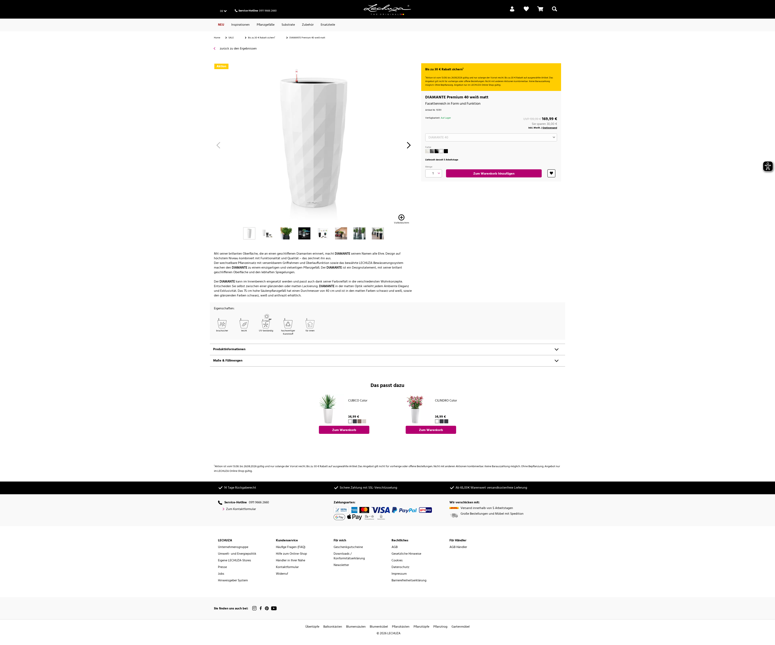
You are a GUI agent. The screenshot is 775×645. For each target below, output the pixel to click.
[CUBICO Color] (328, 410)
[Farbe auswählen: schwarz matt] (446, 151)
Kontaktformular (287, 567)
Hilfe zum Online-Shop (291, 554)
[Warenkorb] (540, 11)
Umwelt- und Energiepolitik (237, 554)
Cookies (397, 560)
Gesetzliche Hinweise (406, 554)
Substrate (288, 24)
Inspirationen (240, 24)
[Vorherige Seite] (218, 146)
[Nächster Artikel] (408, 146)
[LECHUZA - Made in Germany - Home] (387, 9)
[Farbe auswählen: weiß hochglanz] (427, 151)
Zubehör (308, 24)
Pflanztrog (440, 627)
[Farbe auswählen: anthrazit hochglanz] (432, 151)
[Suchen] (554, 11)
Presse (222, 567)
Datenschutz (400, 567)
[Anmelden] (512, 11)
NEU (221, 24)
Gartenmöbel (460, 627)
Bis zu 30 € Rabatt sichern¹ (261, 38)
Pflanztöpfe (421, 627)
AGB (395, 547)
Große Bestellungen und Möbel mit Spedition (492, 514)
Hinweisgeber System (233, 580)
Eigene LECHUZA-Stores (234, 560)
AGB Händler (458, 547)
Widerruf (282, 574)
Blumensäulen (356, 627)
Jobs (221, 574)
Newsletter (341, 565)
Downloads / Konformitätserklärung (349, 556)
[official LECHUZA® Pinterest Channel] (267, 608)
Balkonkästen (332, 627)
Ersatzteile (328, 24)
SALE (231, 38)
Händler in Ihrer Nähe (290, 560)
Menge (428, 166)
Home (217, 38)
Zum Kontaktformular (241, 509)
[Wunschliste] (526, 11)
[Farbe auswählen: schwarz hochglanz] (437, 151)
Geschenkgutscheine (348, 547)
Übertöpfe (312, 627)
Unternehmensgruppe (233, 547)
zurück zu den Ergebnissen (238, 48)
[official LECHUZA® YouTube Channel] (274, 608)
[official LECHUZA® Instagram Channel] (254, 608)
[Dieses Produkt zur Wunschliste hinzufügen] (551, 173)
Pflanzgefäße (265, 24)
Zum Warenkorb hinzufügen (493, 173)
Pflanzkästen (400, 627)
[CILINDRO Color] (415, 410)
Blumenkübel (379, 627)
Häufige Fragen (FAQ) (290, 547)
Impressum (399, 574)
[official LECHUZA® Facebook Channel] (261, 608)
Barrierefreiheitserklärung (409, 580)
